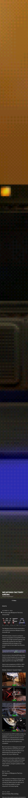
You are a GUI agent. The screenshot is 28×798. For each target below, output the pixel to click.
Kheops (4, 669)
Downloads (20, 659)
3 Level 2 (15, 669)
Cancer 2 (9, 669)
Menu (14, 600)
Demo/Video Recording (10, 794)
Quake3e (4, 735)
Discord (23, 657)
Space (20, 669)
